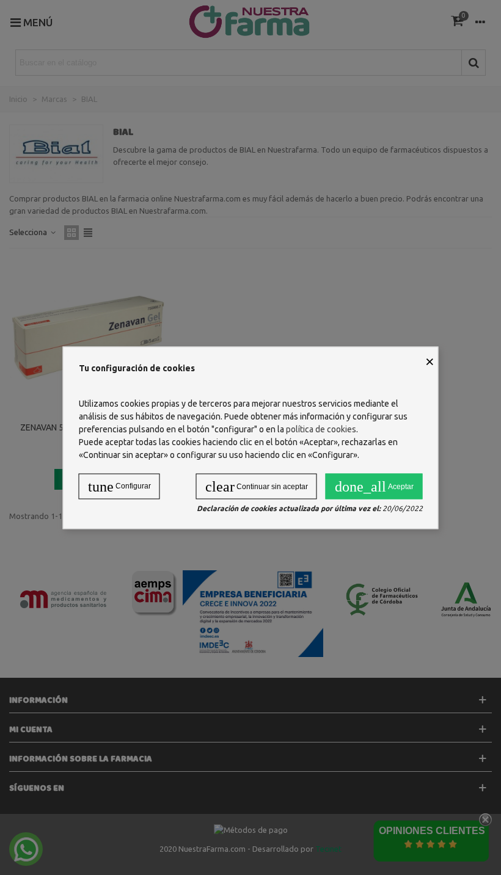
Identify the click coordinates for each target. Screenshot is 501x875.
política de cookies (321, 429)
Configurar (119, 486)
